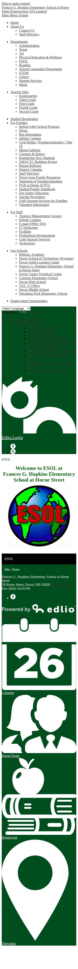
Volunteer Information (34, 205)
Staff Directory (29, 34)
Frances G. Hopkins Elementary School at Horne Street (50, 345)
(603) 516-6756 (61, 584)
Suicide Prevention (32, 197)
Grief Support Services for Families (43, 201)
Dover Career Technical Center (40, 274)
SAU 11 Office (29, 286)
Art (21, 53)
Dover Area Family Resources (39, 177)
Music (23, 84)
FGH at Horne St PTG (34, 185)
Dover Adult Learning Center (39, 262)
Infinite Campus (30, 138)
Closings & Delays (32, 154)
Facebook (13, 446)
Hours (23, 130)
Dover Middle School (34, 290)
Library (24, 77)
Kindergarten (28, 96)
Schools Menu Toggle (25, 320)
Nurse (23, 49)
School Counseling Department (40, 69)
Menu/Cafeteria (29, 150)
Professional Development (37, 235)
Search (13, 451)
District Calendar (30, 169)
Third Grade (27, 100)
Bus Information (30, 134)
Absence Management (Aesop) (40, 216)
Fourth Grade (28, 107)
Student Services (30, 81)
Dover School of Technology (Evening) (46, 258)
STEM (23, 73)
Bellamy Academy (31, 254)
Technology (27, 243)
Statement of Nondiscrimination (40, 181)
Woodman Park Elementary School (43, 293)
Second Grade (29, 111)
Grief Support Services (34, 239)
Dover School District (43, 327)
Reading (25, 65)
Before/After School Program (39, 127)
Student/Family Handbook (37, 189)
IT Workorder (28, 228)
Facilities (25, 231)
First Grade (26, 104)
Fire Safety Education (34, 193)
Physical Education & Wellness (40, 57)
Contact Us (26, 30)
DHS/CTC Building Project (38, 162)
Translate (34, 312)
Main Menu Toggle (15, 15)
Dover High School (32, 282)
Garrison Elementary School (38, 278)
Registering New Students (37, 158)
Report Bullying (30, 166)
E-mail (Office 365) (32, 224)
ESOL (23, 61)
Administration (29, 45)
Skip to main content (16, 3)
